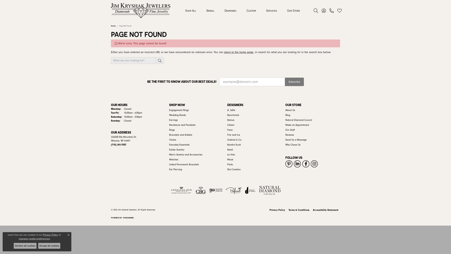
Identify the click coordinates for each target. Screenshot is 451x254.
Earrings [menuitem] (173, 120)
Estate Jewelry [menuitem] (176, 149)
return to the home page (238, 52)
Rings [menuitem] (172, 130)
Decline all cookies (25, 245)
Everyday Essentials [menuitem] (179, 144)
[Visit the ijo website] (216, 190)
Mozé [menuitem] (230, 159)
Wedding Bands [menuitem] (177, 115)
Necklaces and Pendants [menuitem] (182, 125)
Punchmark (128, 218)
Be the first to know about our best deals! (182, 81)
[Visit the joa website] (250, 190)
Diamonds (230, 10)
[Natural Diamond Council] (269, 190)
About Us (290, 110)
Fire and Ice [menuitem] (233, 135)
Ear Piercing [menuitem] (175, 169)
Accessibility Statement (325, 210)
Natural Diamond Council (298, 120)
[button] (316, 10)
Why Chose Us (293, 144)
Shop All (190, 10)
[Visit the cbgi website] (201, 190)
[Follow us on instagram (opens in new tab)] (314, 163)
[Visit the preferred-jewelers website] (234, 190)
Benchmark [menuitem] (233, 115)
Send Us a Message (296, 139)
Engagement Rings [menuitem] (179, 110)
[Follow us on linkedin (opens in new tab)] (297, 163)
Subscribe (294, 81)
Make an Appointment (297, 125)
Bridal (210, 10)
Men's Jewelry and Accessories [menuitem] (185, 154)
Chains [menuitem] (172, 139)
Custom (251, 10)
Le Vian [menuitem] (231, 154)
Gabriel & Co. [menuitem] (234, 139)
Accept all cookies (49, 245)
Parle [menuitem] (230, 164)
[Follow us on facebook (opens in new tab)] (305, 163)
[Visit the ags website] (181, 190)
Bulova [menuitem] (230, 120)
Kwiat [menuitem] (230, 149)
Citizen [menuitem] (230, 125)
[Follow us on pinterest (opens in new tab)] (288, 163)
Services (271, 10)
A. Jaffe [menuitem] (231, 110)
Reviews (289, 135)
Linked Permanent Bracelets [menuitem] (184, 164)
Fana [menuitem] (230, 130)
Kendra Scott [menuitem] (234, 144)
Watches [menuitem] (173, 159)
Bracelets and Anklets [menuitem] (180, 135)
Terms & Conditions (299, 210)
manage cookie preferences (34, 238)
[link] (331, 10)
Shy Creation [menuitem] (234, 169)
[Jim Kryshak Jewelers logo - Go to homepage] (140, 10)
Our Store (293, 10)
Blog (287, 115)
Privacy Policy (277, 210)
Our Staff (290, 130)
